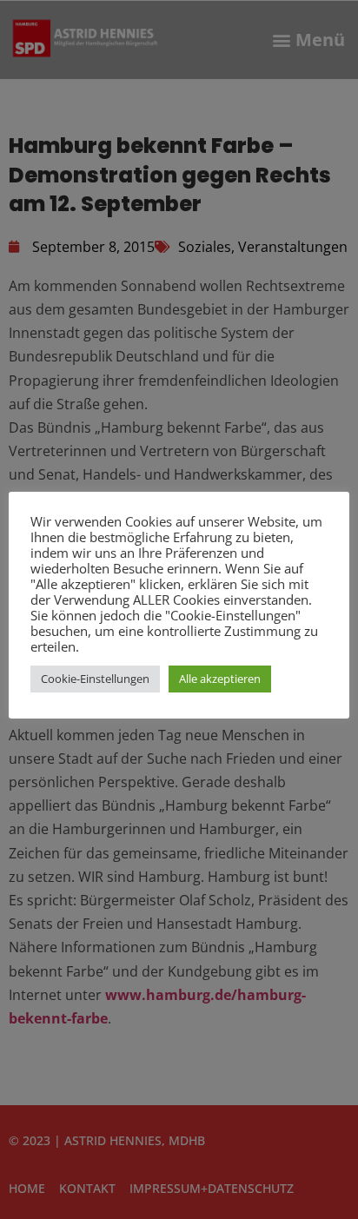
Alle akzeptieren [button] (220, 678)
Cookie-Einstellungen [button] (95, 678)
